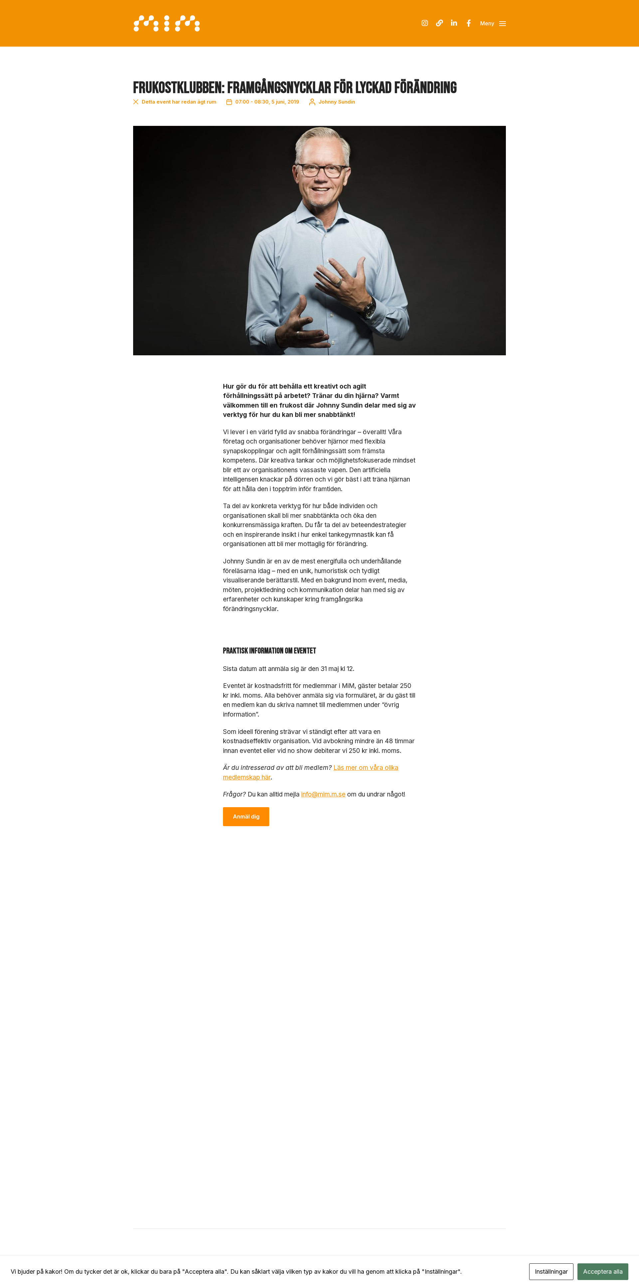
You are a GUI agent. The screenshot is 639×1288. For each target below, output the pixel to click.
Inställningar (551, 1271)
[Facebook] (468, 23)
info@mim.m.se (323, 794)
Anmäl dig (246, 816)
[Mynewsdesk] (439, 23)
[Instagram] (424, 23)
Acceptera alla (603, 1271)
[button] (493, 23)
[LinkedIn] (454, 23)
